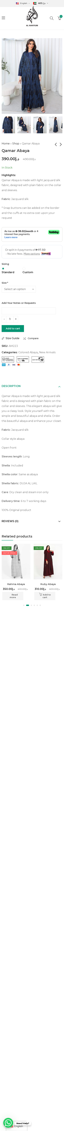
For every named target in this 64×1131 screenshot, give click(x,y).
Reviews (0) (10, 521)
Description (11, 386)
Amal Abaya (48, 584)
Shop (15, 143)
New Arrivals (47, 352)
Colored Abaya (28, 352)
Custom (27, 272)
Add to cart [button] (15, 596)
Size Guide (12, 338)
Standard (8, 272)
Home (6, 143)
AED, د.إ (41, 3)
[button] (23, 605)
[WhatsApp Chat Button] (8, 1123)
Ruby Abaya (16, 584)
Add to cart (13, 328)
